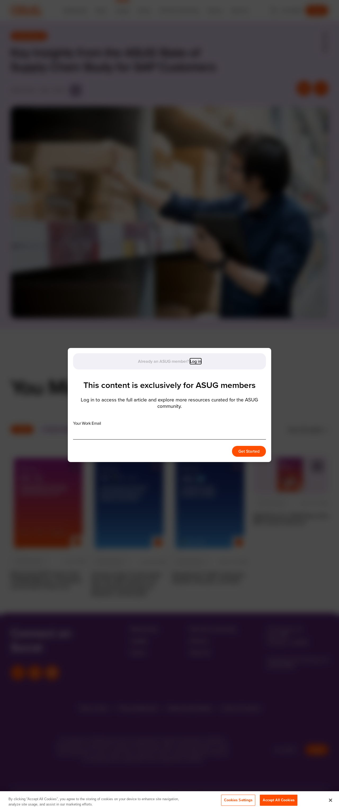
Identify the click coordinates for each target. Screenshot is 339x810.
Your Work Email (87, 423)
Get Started (249, 451)
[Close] (330, 800)
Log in (195, 361)
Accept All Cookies (278, 800)
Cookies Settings (238, 800)
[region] (169, 800)
